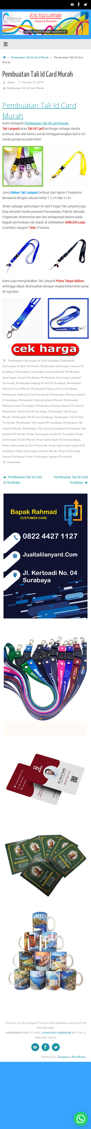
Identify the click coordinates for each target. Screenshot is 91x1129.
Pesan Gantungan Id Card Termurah (24, 445)
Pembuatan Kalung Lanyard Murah (40, 400)
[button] (81, 1119)
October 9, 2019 (32, 82)
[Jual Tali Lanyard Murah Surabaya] (79, 4)
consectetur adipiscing (56, 1032)
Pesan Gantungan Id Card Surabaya (58, 440)
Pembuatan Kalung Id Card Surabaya (54, 389)
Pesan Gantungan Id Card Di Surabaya (50, 434)
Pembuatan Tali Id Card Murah (30, 57)
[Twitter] (85, 4)
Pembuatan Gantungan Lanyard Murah (39, 372)
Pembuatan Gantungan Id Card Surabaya (33, 360)
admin (11, 82)
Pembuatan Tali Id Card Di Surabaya (24, 411)
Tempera (63, 1057)
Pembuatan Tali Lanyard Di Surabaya (39, 423)
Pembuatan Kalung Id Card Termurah (25, 394)
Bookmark (13, 462)
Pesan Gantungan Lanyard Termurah (49, 456)
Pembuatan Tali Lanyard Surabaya (44, 428)
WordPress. (79, 1057)
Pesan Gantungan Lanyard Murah (36, 451)
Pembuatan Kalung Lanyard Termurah (59, 406)
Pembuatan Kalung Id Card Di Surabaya (40, 383)
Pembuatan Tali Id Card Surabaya (32, 417)
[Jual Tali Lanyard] (72, 4)
